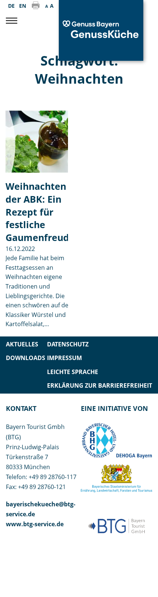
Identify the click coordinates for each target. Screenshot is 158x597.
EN (22, 5)
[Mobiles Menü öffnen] (11, 21)
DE (11, 5)
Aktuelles (22, 344)
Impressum (64, 358)
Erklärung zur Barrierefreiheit (99, 385)
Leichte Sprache (72, 372)
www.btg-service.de (35, 524)
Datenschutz (68, 344)
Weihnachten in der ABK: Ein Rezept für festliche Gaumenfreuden (43, 212)
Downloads (25, 358)
